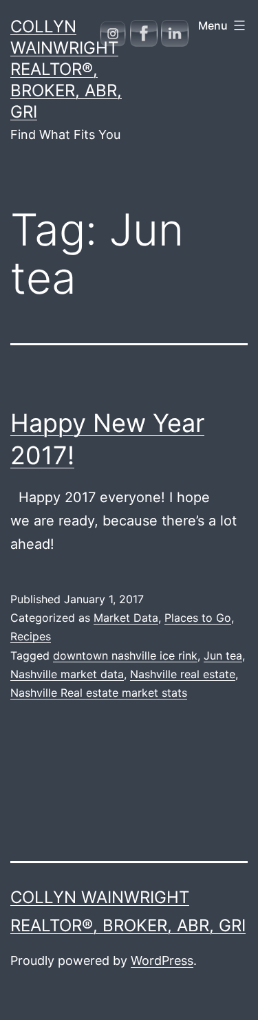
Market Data (126, 618)
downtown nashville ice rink (125, 655)
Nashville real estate (182, 674)
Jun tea (223, 655)
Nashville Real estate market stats (98, 692)
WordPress (162, 960)
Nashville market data (67, 674)
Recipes (30, 636)
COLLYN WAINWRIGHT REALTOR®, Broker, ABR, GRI (66, 69)
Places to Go (197, 618)
